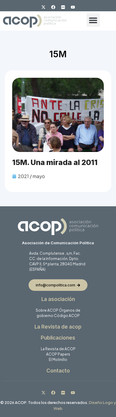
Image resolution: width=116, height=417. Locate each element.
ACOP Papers (58, 354)
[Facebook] (53, 7)
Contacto (58, 371)
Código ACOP (67, 315)
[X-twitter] (43, 7)
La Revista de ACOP (58, 349)
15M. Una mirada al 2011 (55, 162)
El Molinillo (58, 359)
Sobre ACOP (47, 310)
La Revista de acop (58, 327)
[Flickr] (63, 7)
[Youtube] (73, 7)
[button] (93, 20)
